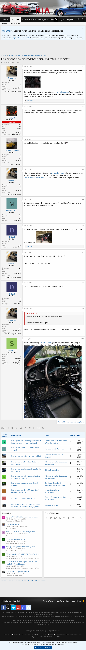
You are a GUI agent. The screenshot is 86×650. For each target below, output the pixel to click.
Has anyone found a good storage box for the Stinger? (26, 470)
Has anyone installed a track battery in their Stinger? (25, 463)
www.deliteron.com (62, 92)
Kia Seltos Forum (25, 635)
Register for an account (20, 38)
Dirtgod (12, 237)
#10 (82, 339)
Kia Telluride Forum (39, 635)
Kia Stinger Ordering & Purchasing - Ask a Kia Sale (22, 558)
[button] (35, 19)
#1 (83, 66)
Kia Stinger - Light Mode (11, 601)
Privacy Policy (59, 601)
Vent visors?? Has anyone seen (22, 498)
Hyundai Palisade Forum (56, 635)
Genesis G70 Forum (11, 635)
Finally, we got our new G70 (16, 539)
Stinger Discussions (52, 470)
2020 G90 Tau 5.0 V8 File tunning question (21, 532)
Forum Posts (7, 513)
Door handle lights (12, 524)
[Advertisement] (43, 49)
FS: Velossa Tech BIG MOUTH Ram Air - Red (22, 554)
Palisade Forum (71, 635)
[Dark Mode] (78, 19)
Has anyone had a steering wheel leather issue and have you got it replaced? (26, 442)
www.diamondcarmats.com (34, 178)
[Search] (83, 19)
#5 (83, 199)
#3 (83, 139)
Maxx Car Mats (45, 343)
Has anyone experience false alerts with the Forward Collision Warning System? (25, 505)
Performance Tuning (12, 536)
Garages (42, 19)
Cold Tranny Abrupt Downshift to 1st (19, 571)
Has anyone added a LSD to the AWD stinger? (25, 449)
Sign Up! (6, 31)
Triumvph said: (30, 313)
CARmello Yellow (12, 150)
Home (5, 19)
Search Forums (15, 23)
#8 (83, 282)
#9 (83, 309)
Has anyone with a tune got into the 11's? (26, 456)
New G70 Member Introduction (15, 543)
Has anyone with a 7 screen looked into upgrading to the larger (25, 477)
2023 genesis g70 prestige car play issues (21, 547)
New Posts (4, 23)
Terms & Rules (48, 601)
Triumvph (6, 62)
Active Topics (28, 19)
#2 (83, 106)
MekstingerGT (11, 211)
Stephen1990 (12, 350)
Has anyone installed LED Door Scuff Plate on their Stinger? (24, 491)
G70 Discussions (11, 528)
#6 (83, 225)
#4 (83, 169)
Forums (15, 19)
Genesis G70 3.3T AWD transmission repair (22, 517)
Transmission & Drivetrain (54, 449)
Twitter (79, 601)
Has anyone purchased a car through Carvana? (24, 484)
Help (67, 601)
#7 (83, 252)
